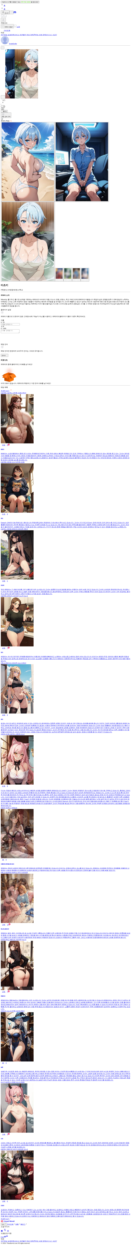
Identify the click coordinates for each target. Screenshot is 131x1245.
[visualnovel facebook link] (2, 1231)
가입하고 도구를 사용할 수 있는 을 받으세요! (20, 2)
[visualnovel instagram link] (8, 1231)
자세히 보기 (5, 391)
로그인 (7, 13)
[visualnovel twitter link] (5, 1231)
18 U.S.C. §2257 (51, 35)
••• (2, 109)
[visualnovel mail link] (7, 1237)
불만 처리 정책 (28, 35)
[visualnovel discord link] (15, 13)
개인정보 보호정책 (7, 35)
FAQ (2, 1237)
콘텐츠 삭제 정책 (40, 35)
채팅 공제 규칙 (6, 115)
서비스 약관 (18, 35)
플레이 (5, 111)
